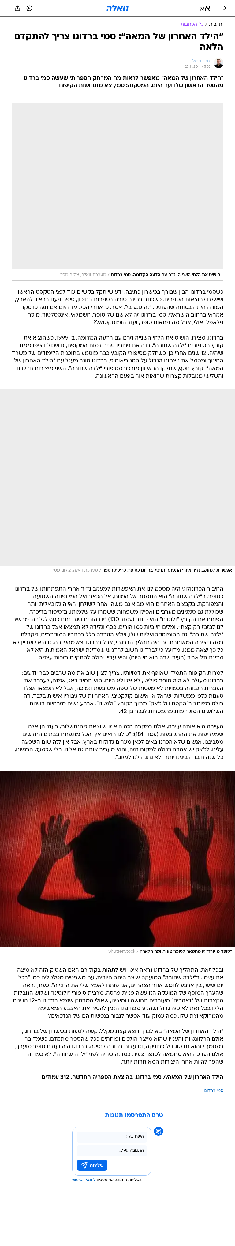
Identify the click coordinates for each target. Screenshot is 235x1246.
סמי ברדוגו (213, 1091)
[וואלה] (117, 8)
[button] (205, 8)
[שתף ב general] (17, 8)
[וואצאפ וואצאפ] (29, 8)
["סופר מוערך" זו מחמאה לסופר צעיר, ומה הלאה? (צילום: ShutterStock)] (117, 864)
